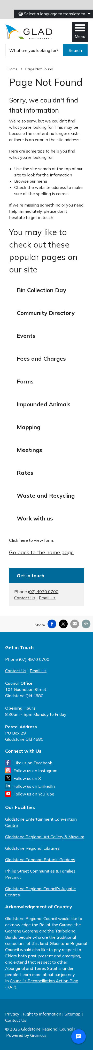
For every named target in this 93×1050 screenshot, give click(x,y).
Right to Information (42, 1014)
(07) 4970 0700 (43, 591)
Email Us (47, 597)
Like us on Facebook (32, 762)
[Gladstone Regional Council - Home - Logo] (29, 31)
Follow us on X (27, 778)
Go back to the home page (41, 552)
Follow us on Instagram (35, 770)
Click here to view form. (31, 540)
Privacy (12, 1014)
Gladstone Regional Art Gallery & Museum (44, 836)
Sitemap (73, 1014)
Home (13, 69)
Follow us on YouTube (33, 794)
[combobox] (53, 14)
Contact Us (24, 597)
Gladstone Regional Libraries (32, 848)
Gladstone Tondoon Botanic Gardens (40, 859)
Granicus (38, 1035)
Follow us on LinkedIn (34, 786)
